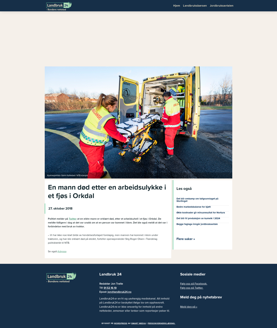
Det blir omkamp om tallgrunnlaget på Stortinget (197, 199)
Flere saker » (185, 239)
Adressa (61, 251)
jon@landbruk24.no (119, 292)
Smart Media (138, 323)
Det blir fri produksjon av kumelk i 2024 (198, 218)
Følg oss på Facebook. (193, 283)
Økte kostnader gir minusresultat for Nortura (200, 212)
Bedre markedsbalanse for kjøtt (193, 206)
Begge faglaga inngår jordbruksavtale (197, 224)
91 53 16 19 (110, 288)
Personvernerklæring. (161, 323)
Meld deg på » (188, 306)
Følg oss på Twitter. (191, 288)
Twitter (73, 218)
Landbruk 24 (62, 5)
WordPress (120, 323)
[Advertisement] (138, 40)
